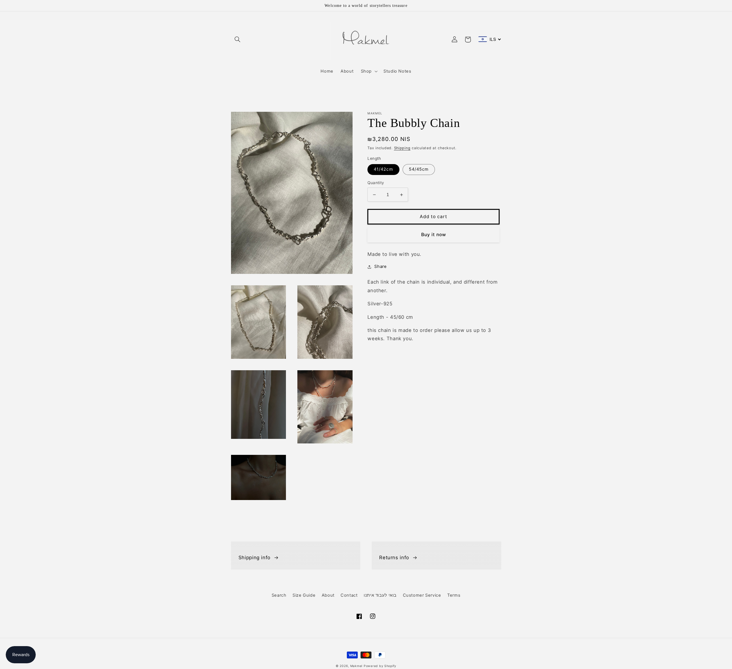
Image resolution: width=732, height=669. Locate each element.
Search (279, 595)
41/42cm (383, 169)
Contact (349, 595)
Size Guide (304, 595)
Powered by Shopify (380, 666)
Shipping (402, 148)
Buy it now (433, 235)
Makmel (356, 666)
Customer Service (422, 595)
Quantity (375, 183)
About (328, 595)
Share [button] (380, 266)
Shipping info (254, 557)
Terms (453, 595)
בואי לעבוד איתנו (380, 595)
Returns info (394, 557)
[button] (237, 39)
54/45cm (419, 169)
